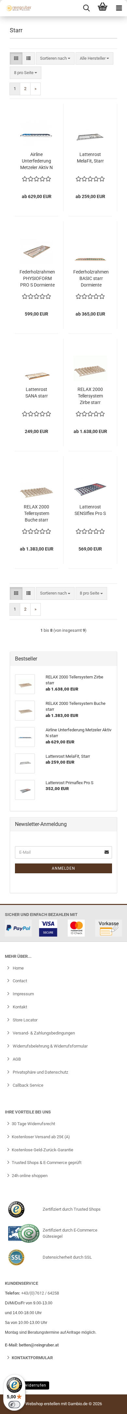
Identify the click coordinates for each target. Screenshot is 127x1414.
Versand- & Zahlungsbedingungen (43, 1033)
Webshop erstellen (42, 1403)
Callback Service (27, 1085)
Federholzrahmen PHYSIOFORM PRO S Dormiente (37, 278)
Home (18, 968)
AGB (16, 1059)
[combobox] (55, 58)
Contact (19, 980)
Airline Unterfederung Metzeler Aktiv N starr (36, 161)
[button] (16, 58)
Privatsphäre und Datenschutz (40, 1072)
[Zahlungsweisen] (63, 928)
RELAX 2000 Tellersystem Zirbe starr (90, 396)
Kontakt (19, 1006)
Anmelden (63, 868)
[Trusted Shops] (23, 1209)
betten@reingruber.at (39, 1345)
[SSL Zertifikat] (23, 1257)
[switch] (14, 1404)
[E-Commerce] (23, 1233)
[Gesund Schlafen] (16, 8)
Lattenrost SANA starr (36, 392)
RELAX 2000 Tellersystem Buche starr (36, 513)
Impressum (23, 993)
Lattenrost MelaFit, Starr (90, 157)
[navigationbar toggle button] (119, 8)
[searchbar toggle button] (86, 8)
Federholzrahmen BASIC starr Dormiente (91, 278)
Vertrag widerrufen (27, 1385)
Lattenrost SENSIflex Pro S (90, 510)
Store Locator (24, 1020)
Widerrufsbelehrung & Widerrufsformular (50, 1046)
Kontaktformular (32, 1357)
